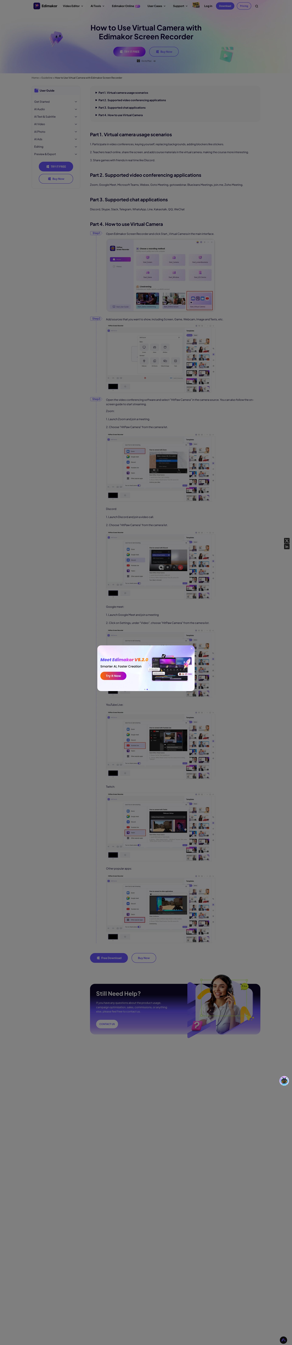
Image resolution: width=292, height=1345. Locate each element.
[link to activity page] (146, 668)
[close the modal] (191, 648)
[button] (144, 689)
